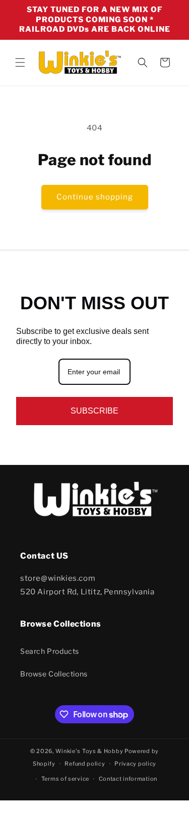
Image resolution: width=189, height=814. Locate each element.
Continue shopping (94, 196)
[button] (20, 62)
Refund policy (85, 763)
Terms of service (65, 778)
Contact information (128, 778)
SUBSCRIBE (94, 410)
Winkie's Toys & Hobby (89, 751)
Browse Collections (54, 673)
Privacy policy (135, 763)
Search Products (49, 651)
